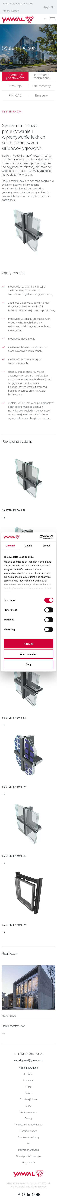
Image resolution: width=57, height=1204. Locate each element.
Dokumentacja (41, 86)
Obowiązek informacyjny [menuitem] (28, 1156)
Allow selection (28, 654)
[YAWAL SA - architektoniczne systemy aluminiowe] (18, 19)
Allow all (28, 643)
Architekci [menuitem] (28, 1074)
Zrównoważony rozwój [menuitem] (21, 3)
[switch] (48, 609)
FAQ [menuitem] (28, 1143)
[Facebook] (19, 1194)
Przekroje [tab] (15, 86)
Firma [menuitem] (5, 3)
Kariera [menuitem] (6, 10)
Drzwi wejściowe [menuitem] (28, 1099)
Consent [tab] (10, 545)
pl (52, 7)
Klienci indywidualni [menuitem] (28, 1067)
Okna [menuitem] (28, 1105)
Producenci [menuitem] (28, 1080)
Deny (28, 664)
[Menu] (52, 19)
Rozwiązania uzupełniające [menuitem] (28, 1124)
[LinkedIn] (28, 1194)
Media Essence (39, 1186)
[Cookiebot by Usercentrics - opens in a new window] (40, 537)
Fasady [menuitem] (28, 1118)
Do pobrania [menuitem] (28, 1162)
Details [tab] (28, 545)
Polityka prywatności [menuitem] (28, 1149)
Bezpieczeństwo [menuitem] (28, 1131)
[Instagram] (23, 1194)
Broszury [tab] (41, 95)
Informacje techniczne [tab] (42, 76)
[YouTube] (38, 1194)
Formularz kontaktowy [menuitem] (28, 1137)
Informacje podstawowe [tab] (15, 76)
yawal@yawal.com (32, 1060)
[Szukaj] (45, 19)
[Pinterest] (33, 1194)
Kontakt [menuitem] (15, 10)
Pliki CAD (15, 95)
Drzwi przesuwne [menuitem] (28, 1112)
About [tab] (46, 545)
